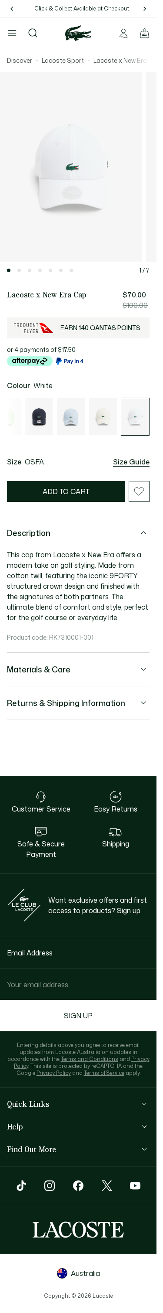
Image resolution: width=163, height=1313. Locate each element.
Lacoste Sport (63, 60)
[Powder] (103, 417)
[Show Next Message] (144, 8)
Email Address (30, 953)
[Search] (33, 33)
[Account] (123, 33)
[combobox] (78, 984)
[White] (135, 417)
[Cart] (144, 33)
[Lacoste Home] (78, 33)
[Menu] (12, 33)
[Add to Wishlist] (139, 491)
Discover (19, 60)
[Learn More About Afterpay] (30, 361)
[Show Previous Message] (12, 8)
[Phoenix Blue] (71, 417)
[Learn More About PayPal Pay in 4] (69, 361)
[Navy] (39, 417)
